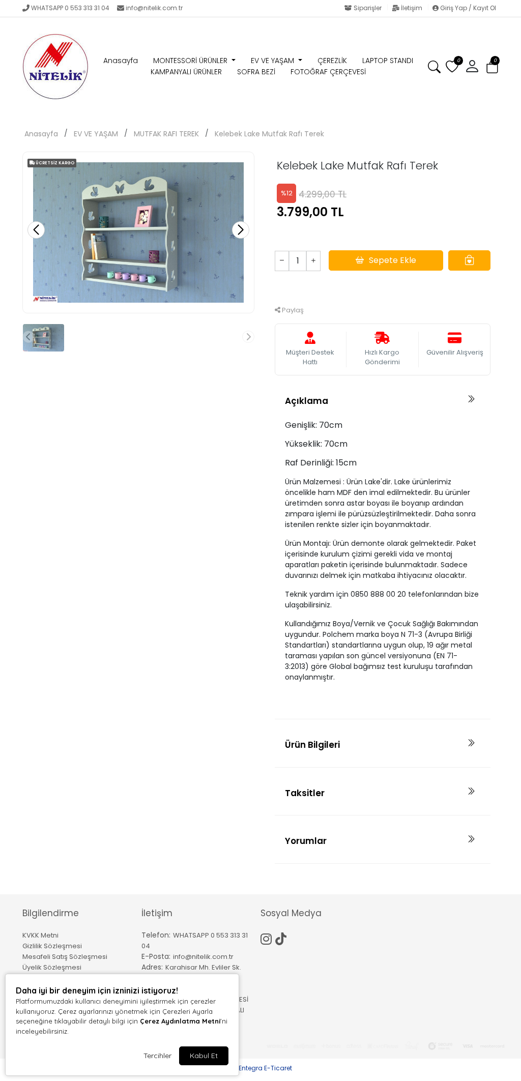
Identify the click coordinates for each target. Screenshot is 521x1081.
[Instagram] (267, 937)
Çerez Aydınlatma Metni (180, 1021)
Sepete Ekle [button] (392, 260)
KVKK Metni (40, 935)
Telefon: (155, 935)
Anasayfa (120, 60)
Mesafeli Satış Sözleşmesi (64, 956)
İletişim (411, 8)
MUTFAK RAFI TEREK (166, 133)
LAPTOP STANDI (387, 60)
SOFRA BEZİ (256, 72)
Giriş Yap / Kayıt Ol (467, 8)
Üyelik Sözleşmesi (51, 967)
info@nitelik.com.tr (154, 8)
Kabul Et (204, 1055)
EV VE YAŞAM (273, 60)
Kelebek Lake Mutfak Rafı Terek (269, 133)
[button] (492, 67)
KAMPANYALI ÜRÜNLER (186, 72)
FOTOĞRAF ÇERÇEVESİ (328, 72)
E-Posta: (155, 956)
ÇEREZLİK (332, 60)
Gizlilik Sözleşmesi (52, 946)
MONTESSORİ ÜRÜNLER (191, 60)
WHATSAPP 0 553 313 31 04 (70, 8)
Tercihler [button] (157, 1055)
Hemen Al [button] (383, 287)
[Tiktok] (282, 937)
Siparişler (367, 8)
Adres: (152, 967)
